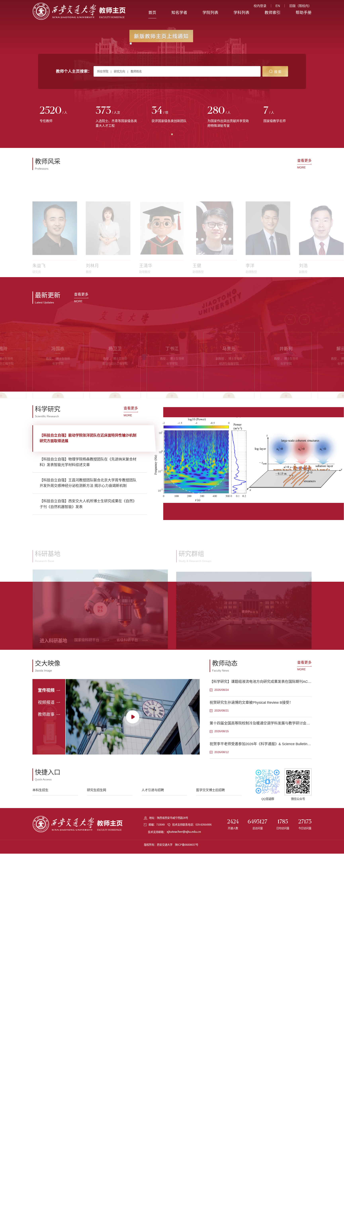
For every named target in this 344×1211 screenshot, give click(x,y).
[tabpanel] (60, 114)
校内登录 (260, 5)
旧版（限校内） (300, 5)
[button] (38, 263)
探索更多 (100, 588)
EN (278, 5)
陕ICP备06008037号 (186, 844)
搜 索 (277, 71)
